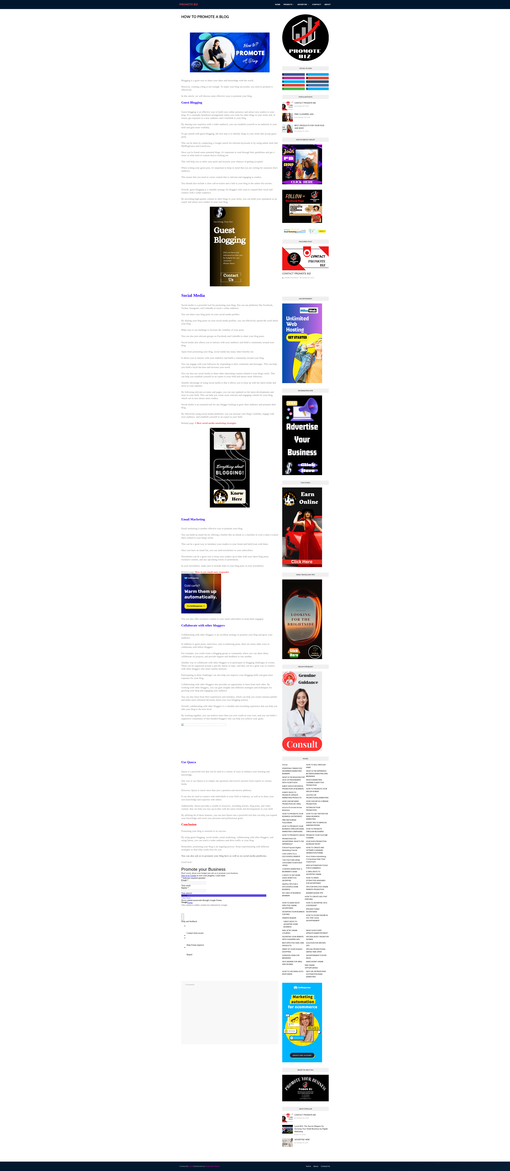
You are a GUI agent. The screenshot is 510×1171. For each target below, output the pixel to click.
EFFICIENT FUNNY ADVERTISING (313, 910)
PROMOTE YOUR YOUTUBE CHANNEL (317, 836)
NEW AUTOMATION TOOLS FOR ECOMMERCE (317, 866)
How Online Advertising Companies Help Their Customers (316, 859)
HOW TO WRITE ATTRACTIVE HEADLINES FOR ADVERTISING (315, 880)
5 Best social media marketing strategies (215, 423)
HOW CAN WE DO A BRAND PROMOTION (317, 802)
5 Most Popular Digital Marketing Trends (291, 848)
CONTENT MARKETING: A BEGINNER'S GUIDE (292, 870)
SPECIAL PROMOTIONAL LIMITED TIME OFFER (316, 950)
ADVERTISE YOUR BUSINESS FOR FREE (293, 913)
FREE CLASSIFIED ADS (304, 114)
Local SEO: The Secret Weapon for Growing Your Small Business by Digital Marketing (311, 1129)
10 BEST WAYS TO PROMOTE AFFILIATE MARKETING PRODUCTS (291, 795)
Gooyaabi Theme (212, 1166)
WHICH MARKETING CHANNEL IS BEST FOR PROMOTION (315, 782)
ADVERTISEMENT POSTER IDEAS (316, 956)
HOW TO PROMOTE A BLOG (293, 835)
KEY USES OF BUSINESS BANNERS (291, 894)
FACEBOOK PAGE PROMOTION (313, 808)
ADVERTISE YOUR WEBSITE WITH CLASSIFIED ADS (293, 938)
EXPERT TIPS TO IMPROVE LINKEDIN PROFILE (316, 824)
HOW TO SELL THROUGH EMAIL (316, 766)
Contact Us (325, 1166)
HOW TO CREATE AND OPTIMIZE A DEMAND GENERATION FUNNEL (315, 850)
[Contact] (305, 258)
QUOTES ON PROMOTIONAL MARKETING (317, 796)
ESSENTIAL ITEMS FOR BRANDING (290, 956)
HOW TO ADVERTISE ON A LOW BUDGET (316, 904)
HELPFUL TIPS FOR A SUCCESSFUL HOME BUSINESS (290, 887)
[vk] (317, 85)
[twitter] (317, 74)
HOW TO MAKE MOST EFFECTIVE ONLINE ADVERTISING (291, 905)
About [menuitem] (327, 4)
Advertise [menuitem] (302, 4)
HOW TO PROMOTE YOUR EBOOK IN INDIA (316, 790)
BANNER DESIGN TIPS (314, 893)
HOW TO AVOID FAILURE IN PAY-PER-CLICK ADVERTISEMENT (317, 918)
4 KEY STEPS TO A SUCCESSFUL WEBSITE (291, 855)
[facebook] (293, 74)
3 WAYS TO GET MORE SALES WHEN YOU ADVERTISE (291, 878)
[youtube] (317, 78)
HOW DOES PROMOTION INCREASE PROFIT (316, 842)
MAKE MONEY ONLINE (314, 961)
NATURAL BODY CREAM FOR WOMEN (317, 938)
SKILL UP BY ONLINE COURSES (289, 931)
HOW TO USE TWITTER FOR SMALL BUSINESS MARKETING (317, 816)
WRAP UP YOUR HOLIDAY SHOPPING (292, 950)
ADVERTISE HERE (302, 1139)
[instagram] (293, 78)
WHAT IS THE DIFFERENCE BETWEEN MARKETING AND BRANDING (317, 774)
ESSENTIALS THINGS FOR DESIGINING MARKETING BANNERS (292, 771)
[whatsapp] (293, 88)
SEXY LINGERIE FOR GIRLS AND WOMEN (292, 963)
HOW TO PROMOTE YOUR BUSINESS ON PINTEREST (292, 815)
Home (285, 764)
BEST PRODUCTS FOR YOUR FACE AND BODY (309, 126)
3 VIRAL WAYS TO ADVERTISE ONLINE (313, 872)
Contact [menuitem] (316, 4)
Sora (191, 1166)
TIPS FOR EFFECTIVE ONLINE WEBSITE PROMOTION (317, 888)
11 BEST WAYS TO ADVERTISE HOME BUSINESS (291, 924)
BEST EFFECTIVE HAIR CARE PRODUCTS (293, 944)
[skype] (293, 81)
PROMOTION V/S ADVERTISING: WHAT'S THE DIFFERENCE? (293, 841)
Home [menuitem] (277, 4)
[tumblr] (317, 81)
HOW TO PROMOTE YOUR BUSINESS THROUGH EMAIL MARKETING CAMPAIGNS (293, 829)
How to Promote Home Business (292, 808)
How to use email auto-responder (212, 572)
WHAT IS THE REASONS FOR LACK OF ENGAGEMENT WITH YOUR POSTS (293, 780)
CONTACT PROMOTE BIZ (305, 103)
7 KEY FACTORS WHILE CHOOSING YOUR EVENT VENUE (292, 863)
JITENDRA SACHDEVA (291, 278)
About (315, 1166)
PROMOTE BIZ (188, 4)
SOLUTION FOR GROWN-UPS (316, 944)
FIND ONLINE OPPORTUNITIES (311, 966)
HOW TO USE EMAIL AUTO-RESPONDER (293, 972)
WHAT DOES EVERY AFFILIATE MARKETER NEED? (317, 931)
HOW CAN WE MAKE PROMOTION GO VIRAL (291, 802)
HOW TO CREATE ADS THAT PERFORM (316, 897)
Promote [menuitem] (288, 4)
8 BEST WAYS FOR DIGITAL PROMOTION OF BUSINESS (293, 787)
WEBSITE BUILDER (289, 918)
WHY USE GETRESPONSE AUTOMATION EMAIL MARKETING (316, 974)
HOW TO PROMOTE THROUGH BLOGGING (315, 830)
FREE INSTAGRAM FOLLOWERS (289, 821)
